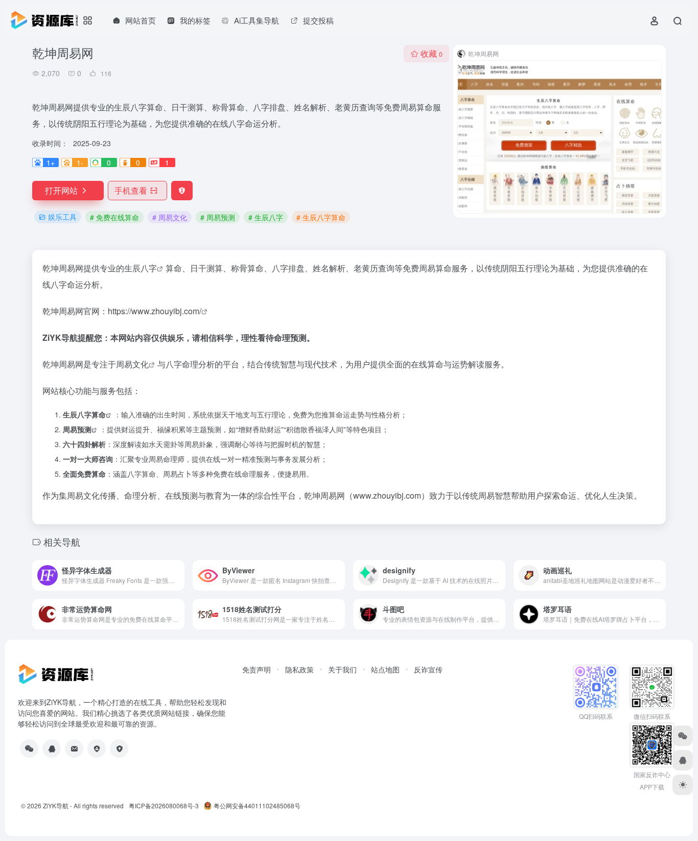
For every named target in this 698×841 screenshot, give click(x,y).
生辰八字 (140, 268)
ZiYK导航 (55, 805)
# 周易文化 (169, 217)
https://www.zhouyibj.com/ (154, 311)
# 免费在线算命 (114, 217)
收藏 (432, 53)
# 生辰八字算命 (320, 217)
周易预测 (77, 429)
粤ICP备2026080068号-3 (164, 805)
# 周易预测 (217, 217)
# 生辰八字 (265, 217)
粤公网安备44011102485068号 (257, 805)
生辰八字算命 (84, 414)
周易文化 (132, 364)
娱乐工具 (62, 217)
